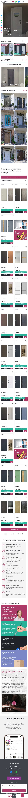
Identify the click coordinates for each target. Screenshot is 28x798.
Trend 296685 (3, 205)
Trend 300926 (3, 392)
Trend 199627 (3, 330)
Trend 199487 (3, 486)
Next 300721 (17, 267)
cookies (9, 785)
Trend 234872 (3, 455)
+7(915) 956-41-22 (14, 766)
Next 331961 (3, 517)
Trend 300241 (17, 330)
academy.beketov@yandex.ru (14, 769)
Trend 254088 (17, 517)
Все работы (25, 90)
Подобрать (5, 212)
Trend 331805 (3, 236)
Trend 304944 (3, 298)
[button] (20, 34)
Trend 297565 (17, 392)
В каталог (10, 34)
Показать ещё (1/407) (14, 529)
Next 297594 (3, 361)
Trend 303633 (17, 361)
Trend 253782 (3, 267)
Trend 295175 (17, 298)
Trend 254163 (17, 205)
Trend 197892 (17, 486)
